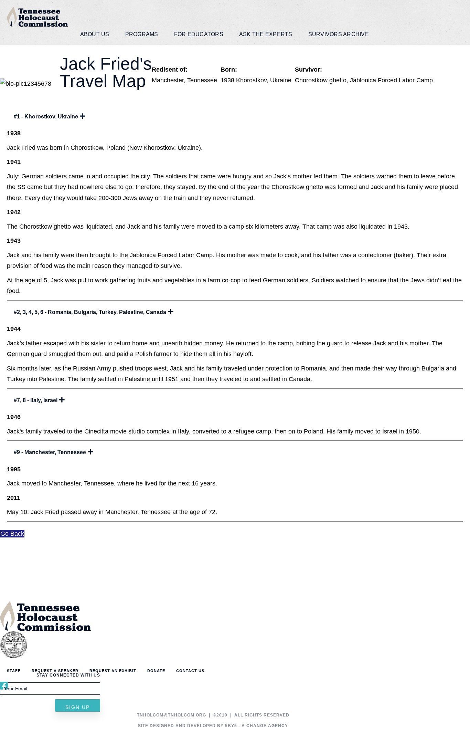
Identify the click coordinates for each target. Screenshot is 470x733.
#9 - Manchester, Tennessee (50, 452)
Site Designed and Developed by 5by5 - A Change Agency (213, 725)
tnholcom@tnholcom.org (171, 715)
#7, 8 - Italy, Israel (35, 400)
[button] (77, 705)
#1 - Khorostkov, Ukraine (46, 116)
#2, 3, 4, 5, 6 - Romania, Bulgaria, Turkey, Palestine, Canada (90, 312)
